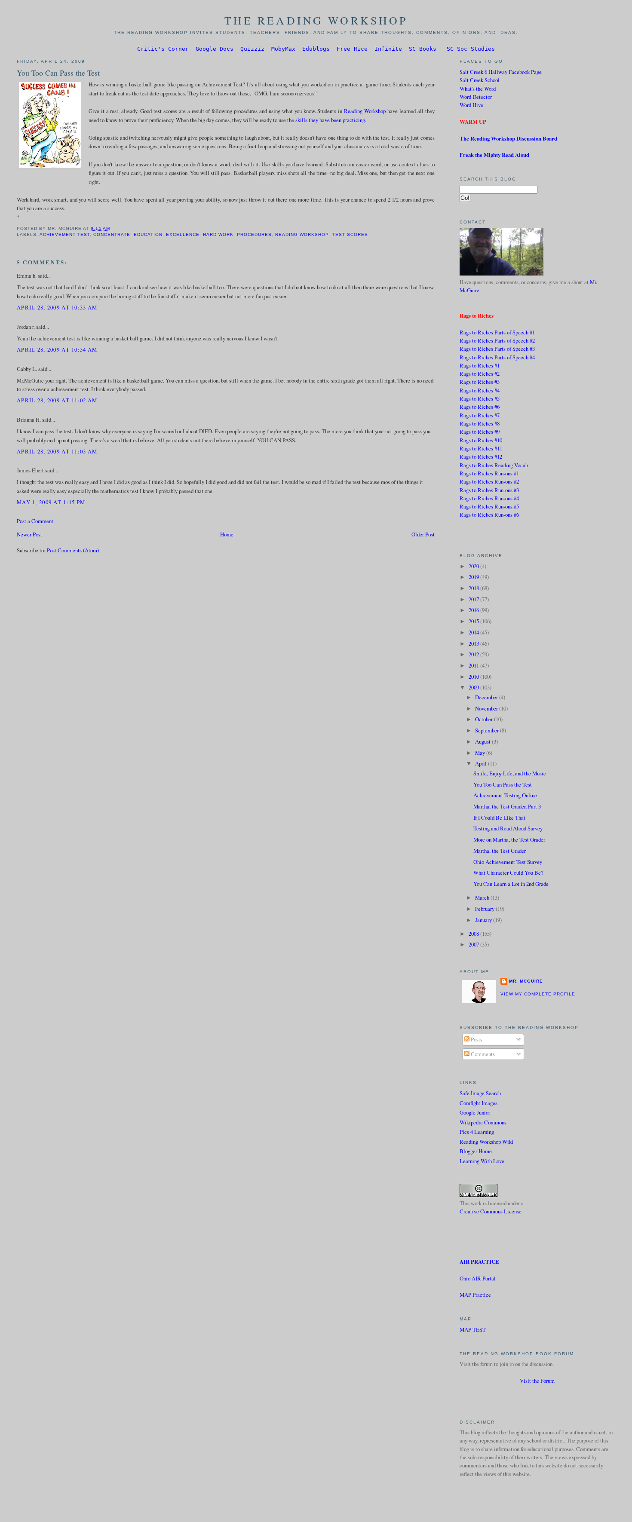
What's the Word (478, 88)
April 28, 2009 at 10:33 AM (57, 307)
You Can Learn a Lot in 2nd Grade (511, 884)
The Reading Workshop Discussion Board (508, 138)
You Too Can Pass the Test (58, 72)
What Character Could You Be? (508, 872)
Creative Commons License (491, 1211)
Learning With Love (482, 1161)
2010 (474, 676)
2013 (474, 643)
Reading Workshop (365, 111)
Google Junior (475, 1112)
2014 (474, 632)
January (484, 920)
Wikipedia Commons (483, 1122)
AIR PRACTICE (479, 1261)
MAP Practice (475, 1294)
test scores (350, 234)
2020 (474, 566)
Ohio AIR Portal (478, 1278)
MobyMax (283, 49)
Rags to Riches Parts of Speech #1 (497, 332)
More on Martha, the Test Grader (509, 839)
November (487, 708)
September (487, 730)
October (484, 719)
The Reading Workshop (316, 20)
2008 (474, 933)
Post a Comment (35, 521)
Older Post (423, 534)
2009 (474, 687)
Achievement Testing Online (505, 795)
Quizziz (252, 49)
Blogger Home (476, 1151)
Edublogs (316, 49)
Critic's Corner (163, 49)
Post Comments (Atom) (73, 550)
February (485, 909)
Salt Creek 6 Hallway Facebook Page (501, 72)
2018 (474, 588)
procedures (254, 234)
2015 (474, 621)
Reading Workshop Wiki (486, 1141)
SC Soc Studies (471, 49)
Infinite (388, 49)
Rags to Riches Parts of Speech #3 (497, 348)
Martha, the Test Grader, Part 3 (507, 806)
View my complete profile (537, 994)
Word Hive (471, 105)
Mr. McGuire (526, 981)
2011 (474, 665)
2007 (474, 944)
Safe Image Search (480, 1093)
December (487, 697)
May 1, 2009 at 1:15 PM (51, 502)
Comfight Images (478, 1103)
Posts (475, 1039)
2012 (474, 654)
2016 (474, 610)
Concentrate (111, 234)
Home (226, 534)
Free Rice (352, 49)
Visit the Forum (537, 1380)
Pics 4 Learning (477, 1132)
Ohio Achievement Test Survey (507, 862)
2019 (474, 577)
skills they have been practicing (330, 120)
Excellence (182, 234)
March (483, 897)
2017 (474, 599)
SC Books (422, 49)
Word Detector (476, 97)
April (481, 763)
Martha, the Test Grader (499, 850)
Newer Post (29, 534)
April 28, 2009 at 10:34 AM (57, 349)
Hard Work (218, 234)
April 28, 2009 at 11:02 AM (57, 400)
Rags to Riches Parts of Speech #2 (497, 340)
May (480, 752)
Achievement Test (65, 234)
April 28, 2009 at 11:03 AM (57, 451)
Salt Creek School (480, 80)
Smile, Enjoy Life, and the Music (509, 773)
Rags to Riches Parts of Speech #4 (497, 357)
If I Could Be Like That (499, 817)
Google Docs (214, 49)
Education (148, 234)
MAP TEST (473, 1329)
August (483, 741)
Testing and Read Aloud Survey (508, 828)
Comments (482, 1054)
